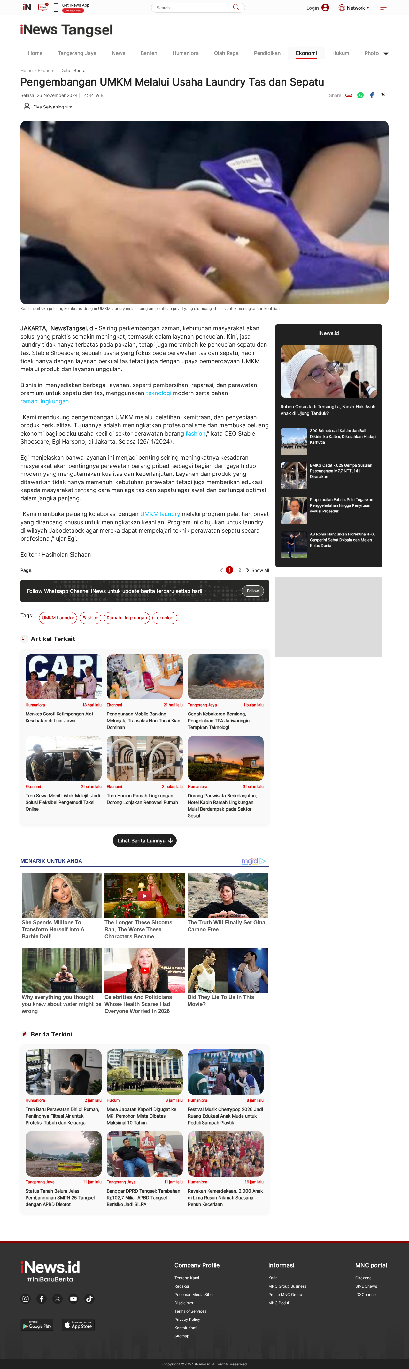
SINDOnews (366, 1286)
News (118, 53)
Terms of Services (190, 1311)
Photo (372, 53)
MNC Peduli (279, 1302)
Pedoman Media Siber (194, 1294)
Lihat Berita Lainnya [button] (142, 840)
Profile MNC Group (285, 1294)
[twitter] (383, 95)
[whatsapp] (360, 95)
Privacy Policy (187, 1319)
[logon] (26, 8)
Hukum (340, 53)
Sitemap (181, 1336)
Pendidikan (267, 53)
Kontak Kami (185, 1327)
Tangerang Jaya (77, 53)
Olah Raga (226, 53)
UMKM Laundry (58, 617)
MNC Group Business (287, 1286)
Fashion (90, 617)
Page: (26, 570)
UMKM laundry (160, 514)
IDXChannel (366, 1294)
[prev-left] (221, 570)
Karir (272, 1277)
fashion (196, 433)
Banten (149, 53)
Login (312, 8)
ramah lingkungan (44, 401)
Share (335, 95)
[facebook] (372, 95)
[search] (236, 8)
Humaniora (186, 53)
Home (35, 53)
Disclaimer (183, 1302)
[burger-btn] (383, 7)
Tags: (26, 615)
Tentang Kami (186, 1277)
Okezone (363, 1277)
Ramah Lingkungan (127, 617)
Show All (260, 570)
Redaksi (181, 1286)
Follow (253, 591)
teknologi (158, 393)
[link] (349, 95)
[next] (247, 570)
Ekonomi (306, 53)
